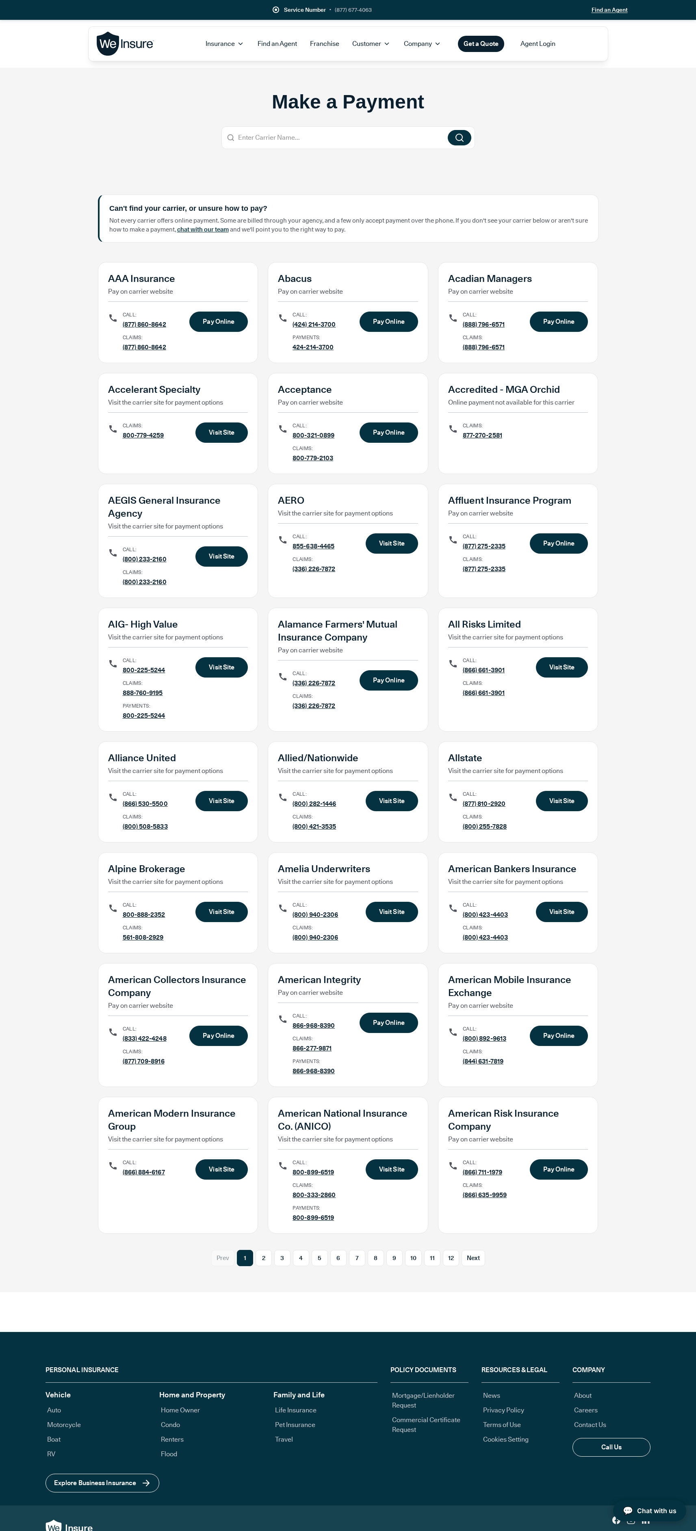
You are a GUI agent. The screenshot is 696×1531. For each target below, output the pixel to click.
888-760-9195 (143, 693)
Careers (586, 1410)
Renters (172, 1439)
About (583, 1395)
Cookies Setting (506, 1439)
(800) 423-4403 (485, 914)
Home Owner (180, 1410)
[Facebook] (616, 1520)
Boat (54, 1439)
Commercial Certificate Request (426, 1425)
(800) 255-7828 (485, 826)
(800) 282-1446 (314, 804)
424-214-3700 (313, 347)
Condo (170, 1425)
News (491, 1395)
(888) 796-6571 (484, 324)
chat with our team (203, 229)
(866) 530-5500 (145, 804)
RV (51, 1454)
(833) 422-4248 (145, 1038)
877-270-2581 (482, 435)
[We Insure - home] (125, 44)
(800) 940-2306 (315, 914)
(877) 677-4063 (353, 9)
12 (451, 1258)
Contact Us (590, 1425)
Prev (223, 1258)
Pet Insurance (295, 1425)
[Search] (459, 137)
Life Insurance (296, 1410)
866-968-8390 (314, 1025)
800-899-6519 (313, 1172)
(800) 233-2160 (145, 559)
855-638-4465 (313, 546)
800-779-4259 (143, 435)
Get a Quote (481, 44)
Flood (169, 1454)
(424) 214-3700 (314, 324)
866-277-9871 (312, 1048)
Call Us (611, 1447)
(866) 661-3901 (484, 670)
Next (473, 1258)
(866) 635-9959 (485, 1195)
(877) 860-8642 (144, 324)
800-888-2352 (144, 914)
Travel (284, 1439)
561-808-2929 (143, 937)
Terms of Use (502, 1425)
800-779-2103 (313, 458)
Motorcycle (64, 1425)
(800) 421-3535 (314, 826)
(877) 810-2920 (484, 804)
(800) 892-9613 (484, 1038)
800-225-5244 (144, 670)
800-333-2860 (314, 1195)
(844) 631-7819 (483, 1061)
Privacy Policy (503, 1410)
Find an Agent (610, 9)
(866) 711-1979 (482, 1172)
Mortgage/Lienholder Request (423, 1400)
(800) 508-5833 (145, 826)
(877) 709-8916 (144, 1061)
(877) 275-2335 (484, 546)
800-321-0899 (313, 435)
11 (432, 1258)
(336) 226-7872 (314, 569)
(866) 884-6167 (144, 1172)
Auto (54, 1410)
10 (413, 1258)
